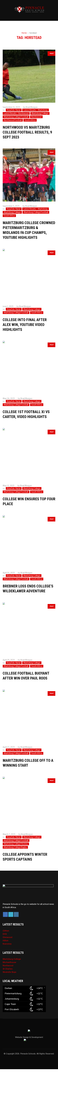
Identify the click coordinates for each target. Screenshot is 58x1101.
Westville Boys (9, 972)
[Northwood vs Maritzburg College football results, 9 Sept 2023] (29, 76)
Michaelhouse (9, 962)
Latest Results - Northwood (16, 113)
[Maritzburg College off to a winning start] (29, 716)
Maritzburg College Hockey (16, 844)
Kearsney (7, 943)
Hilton (5, 940)
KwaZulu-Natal (13, 110)
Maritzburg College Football (16, 117)
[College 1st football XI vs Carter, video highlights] (29, 367)
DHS (5, 934)
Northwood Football (13, 120)
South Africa (30, 120)
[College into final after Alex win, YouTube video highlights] (29, 275)
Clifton (6, 930)
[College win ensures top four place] (29, 454)
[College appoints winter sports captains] (29, 803)
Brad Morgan (31, 107)
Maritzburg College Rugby (15, 847)
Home (24, 32)
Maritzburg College (40, 113)
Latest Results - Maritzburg (35, 110)
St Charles (7, 968)
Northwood (36, 117)
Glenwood (7, 937)
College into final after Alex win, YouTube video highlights (25, 325)
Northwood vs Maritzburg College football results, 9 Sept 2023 (27, 132)
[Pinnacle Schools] (29, 9)
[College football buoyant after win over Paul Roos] (29, 628)
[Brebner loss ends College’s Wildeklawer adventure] (29, 541)
